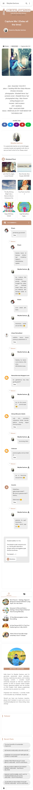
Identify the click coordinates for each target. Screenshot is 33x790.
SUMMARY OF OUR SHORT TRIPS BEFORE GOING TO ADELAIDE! (16, 755)
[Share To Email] (16, 125)
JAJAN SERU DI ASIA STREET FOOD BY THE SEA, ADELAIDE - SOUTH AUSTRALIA (16, 782)
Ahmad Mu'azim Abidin (18, 414)
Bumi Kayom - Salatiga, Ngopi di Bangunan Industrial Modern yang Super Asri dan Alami (20, 601)
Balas (14, 235)
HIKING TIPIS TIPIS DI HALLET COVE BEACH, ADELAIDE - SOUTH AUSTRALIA (16, 761)
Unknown (14, 448)
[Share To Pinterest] (22, 125)
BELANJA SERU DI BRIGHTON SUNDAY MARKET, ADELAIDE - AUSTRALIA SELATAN (15, 768)
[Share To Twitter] (10, 125)
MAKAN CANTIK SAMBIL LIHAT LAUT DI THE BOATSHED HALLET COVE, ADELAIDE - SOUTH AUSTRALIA (16, 776)
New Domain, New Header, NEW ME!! (24, 175)
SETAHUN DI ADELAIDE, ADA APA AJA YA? (16, 750)
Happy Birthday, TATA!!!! (8, 215)
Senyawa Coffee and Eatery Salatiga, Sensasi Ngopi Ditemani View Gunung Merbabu (20, 609)
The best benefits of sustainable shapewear (14, 745)
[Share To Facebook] (4, 125)
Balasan (13, 241)
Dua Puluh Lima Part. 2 (24, 193)
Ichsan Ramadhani (16, 333)
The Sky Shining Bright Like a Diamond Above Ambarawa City (8, 195)
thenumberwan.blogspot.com (20, 375)
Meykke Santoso (17, 143)
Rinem (13, 228)
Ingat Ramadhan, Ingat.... (24, 215)
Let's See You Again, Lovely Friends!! (8, 175)
